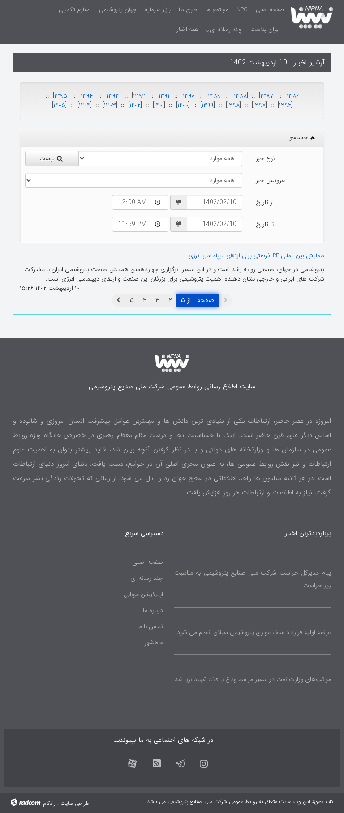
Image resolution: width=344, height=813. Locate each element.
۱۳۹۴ (87, 96)
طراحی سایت (74, 803)
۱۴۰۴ (84, 105)
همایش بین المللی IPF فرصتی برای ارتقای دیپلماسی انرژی (256, 255)
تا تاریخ (265, 224)
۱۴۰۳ (110, 105)
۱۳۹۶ (285, 105)
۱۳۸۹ (214, 96)
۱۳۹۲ (139, 96)
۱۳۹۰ (188, 96)
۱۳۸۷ (266, 96)
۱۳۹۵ (60, 96)
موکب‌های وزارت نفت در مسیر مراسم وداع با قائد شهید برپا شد (253, 679)
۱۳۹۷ (259, 105)
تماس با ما (150, 626)
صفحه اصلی (147, 562)
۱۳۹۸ (233, 105)
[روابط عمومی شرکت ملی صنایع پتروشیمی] (312, 16)
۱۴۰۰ (182, 105)
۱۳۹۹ (208, 105)
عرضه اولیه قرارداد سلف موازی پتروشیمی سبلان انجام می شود (254, 632)
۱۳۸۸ (240, 96)
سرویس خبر (271, 180)
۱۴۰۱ (159, 105)
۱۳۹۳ (113, 96)
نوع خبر (265, 158)
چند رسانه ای (146, 578)
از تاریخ (265, 202)
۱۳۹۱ (164, 96)
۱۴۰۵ (59, 105)
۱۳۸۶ (293, 96)
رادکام (49, 803)
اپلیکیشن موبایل (143, 594)
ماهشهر (153, 642)
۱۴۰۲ (135, 105)
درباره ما (153, 610)
